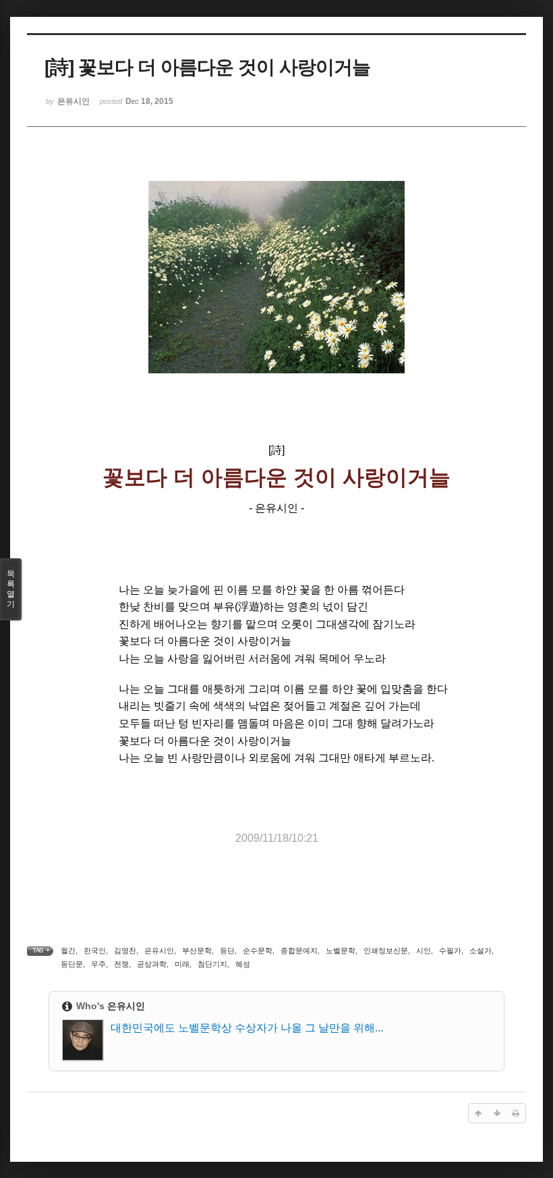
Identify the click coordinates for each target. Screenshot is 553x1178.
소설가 (480, 950)
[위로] (478, 1113)
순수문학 (257, 950)
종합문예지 (299, 950)
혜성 (242, 964)
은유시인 (159, 950)
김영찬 (125, 950)
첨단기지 (212, 964)
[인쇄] (515, 1113)
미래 (182, 964)
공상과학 (152, 964)
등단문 (72, 964)
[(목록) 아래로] (497, 1113)
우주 (98, 964)
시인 (423, 950)
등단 (227, 950)
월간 (68, 950)
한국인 (95, 950)
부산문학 (197, 950)
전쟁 (121, 964)
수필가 (450, 950)
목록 (11, 589)
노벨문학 (340, 950)
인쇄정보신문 (385, 950)
